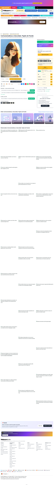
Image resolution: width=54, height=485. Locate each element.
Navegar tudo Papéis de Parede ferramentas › (45, 111)
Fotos (20, 7)
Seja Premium (20, 10)
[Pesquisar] (51, 13)
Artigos (2, 454)
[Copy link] (34, 84)
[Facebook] (21, 84)
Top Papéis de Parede (4, 451)
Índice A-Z (2, 444)
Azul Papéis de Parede (13, 447)
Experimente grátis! (45, 54)
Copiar (33, 90)
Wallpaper (16, 470)
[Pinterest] (26, 84)
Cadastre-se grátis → (47, 425)
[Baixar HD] (51, 74)
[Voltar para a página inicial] (7, 10)
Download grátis (46, 41)
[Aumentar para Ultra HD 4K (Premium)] (51, 79)
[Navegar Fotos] (39, 15)
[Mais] (37, 7)
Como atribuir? (3, 94)
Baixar (45, 68)
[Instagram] (30, 84)
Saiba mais (40, 425)
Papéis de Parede (5, 7)
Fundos (14, 7)
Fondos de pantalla (40, 470)
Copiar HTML (31, 92)
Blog (46, 444)
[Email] (32, 84)
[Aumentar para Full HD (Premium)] (51, 77)
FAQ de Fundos (38, 446)
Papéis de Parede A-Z (30, 444)
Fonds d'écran (4, 471)
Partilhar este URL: (4, 96)
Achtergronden (47, 470)
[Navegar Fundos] (26, 15)
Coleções (2, 445)
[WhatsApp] (28, 84)
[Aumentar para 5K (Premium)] (51, 82)
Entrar (51, 10)
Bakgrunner (15, 471)
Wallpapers (11, 470)
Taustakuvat (20, 471)
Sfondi (35, 470)
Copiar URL (32, 98)
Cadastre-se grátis (43, 10)
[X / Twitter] (24, 84)
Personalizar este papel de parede (45, 45)
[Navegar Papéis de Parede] (13, 15)
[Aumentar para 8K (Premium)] (51, 84)
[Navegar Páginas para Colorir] (52, 15)
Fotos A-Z (29, 446)
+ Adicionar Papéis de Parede (31, 10)
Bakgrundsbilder (21, 470)
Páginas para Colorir (28, 7)
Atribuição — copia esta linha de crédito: (7, 88)
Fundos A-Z (29, 445)
